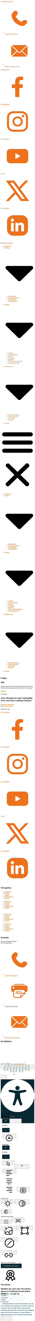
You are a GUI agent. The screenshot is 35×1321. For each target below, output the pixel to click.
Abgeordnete (12, 296)
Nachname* (4, 1297)
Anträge (10, 353)
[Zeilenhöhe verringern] (6, 1156)
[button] (17, 459)
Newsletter (11, 358)
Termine (10, 356)
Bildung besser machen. (15, 361)
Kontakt (6, 423)
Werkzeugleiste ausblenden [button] (11, 1121)
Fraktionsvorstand (13, 297)
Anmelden (6, 1318)
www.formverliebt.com (18, 1064)
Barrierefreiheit (5, 1051)
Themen (6, 895)
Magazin (10, 420)
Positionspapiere (13, 354)
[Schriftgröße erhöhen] (6, 1121)
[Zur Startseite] (7, 243)
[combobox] (17, 1067)
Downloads (11, 418)
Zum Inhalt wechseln (7, 1)
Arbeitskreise (12, 299)
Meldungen (7, 246)
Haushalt (10, 359)
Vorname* (4, 1295)
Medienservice (8, 896)
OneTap (12, 1116)
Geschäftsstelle (12, 301)
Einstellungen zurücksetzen (11, 1265)
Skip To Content (6, 1262)
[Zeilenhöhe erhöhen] (6, 1147)
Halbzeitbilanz (12, 363)
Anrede (3, 1293)
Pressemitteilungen (13, 415)
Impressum (4, 1048)
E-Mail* (3, 1300)
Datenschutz (4, 1045)
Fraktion (6, 893)
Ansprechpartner (13, 416)
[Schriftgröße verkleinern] (6, 1130)
